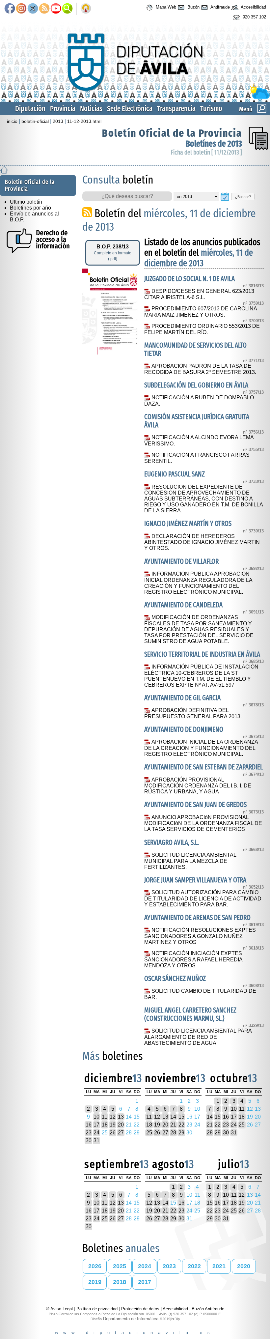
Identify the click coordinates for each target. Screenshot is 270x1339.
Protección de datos (140, 1308)
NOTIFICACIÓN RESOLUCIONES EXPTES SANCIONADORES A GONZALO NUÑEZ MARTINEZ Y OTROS (200, 936)
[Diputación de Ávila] (135, 97)
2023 (169, 1266)
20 (121, 1124)
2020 (243, 1266)
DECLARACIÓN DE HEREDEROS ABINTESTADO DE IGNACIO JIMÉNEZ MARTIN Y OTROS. (202, 542)
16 (89, 1124)
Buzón (193, 7)
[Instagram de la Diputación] (21, 9)
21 (173, 1124)
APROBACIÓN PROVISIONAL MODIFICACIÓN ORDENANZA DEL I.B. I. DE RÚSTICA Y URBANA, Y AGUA (197, 786)
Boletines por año (30, 208)
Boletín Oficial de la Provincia (172, 133)
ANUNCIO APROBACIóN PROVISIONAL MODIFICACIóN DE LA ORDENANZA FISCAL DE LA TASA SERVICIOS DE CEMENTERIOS (203, 823)
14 (173, 1117)
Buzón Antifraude (208, 1308)
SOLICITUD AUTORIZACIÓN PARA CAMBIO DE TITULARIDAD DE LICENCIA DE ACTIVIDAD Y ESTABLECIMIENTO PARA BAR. (202, 898)
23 (89, 1132)
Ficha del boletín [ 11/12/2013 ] (206, 152)
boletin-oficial (35, 121)
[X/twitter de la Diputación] (33, 9)
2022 (194, 1266)
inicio (12, 121)
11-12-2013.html (84, 121)
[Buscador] (67, 9)
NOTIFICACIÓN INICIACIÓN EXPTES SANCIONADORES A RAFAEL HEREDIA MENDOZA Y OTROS (193, 959)
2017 (144, 1282)
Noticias (91, 108)
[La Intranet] (86, 9)
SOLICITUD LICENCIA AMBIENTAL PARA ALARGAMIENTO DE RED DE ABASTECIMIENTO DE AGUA (198, 1037)
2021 (219, 1266)
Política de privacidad (97, 1308)
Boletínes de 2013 (214, 144)
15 (181, 1117)
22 (181, 1124)
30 (89, 1140)
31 (96, 1140)
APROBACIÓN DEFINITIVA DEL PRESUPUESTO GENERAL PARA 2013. (193, 713)
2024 (144, 1266)
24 (96, 1132)
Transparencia (176, 108)
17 (96, 1124)
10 (96, 1117)
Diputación (30, 108)
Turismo (211, 108)
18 (105, 1124)
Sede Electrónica (129, 108)
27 (121, 1132)
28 (173, 1132)
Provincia (62, 108)
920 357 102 (253, 17)
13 (121, 1117)
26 (113, 1132)
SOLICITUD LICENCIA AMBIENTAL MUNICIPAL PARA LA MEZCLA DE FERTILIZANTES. (190, 861)
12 (113, 1117)
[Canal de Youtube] (56, 9)
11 (104, 1117)
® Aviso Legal (60, 1308)
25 (149, 1132)
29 (181, 1132)
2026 (94, 1266)
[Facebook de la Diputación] (9, 9)
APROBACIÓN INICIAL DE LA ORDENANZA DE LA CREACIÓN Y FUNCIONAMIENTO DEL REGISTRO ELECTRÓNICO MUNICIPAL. (201, 748)
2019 (94, 1282)
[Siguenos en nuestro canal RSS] (44, 9)
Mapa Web (165, 7)
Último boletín (26, 202)
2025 (119, 1266)
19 (113, 1124)
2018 (119, 1282)
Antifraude (219, 7)
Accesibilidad (253, 7)
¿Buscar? (243, 197)
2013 (58, 121)
